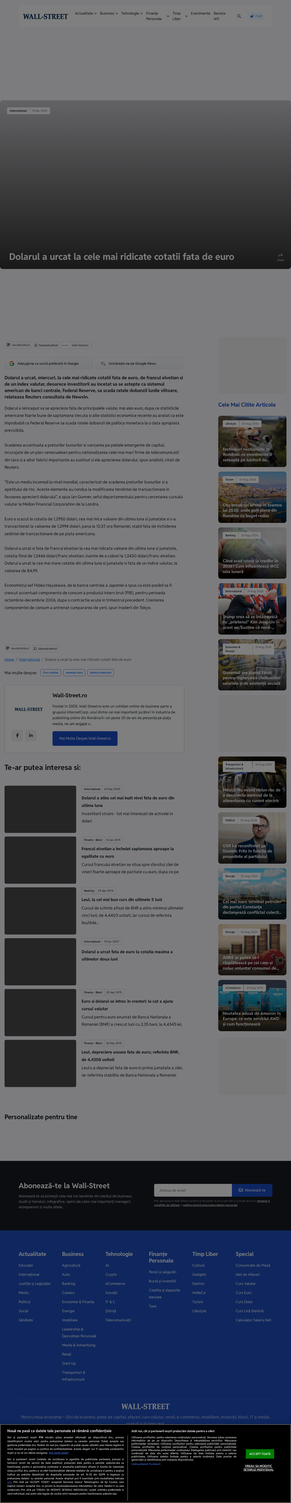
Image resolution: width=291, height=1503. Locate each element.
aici (9, 1482)
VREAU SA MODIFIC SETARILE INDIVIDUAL (258, 1468)
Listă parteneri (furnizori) (146, 1464)
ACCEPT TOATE (260, 1454)
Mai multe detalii (58, 1452)
